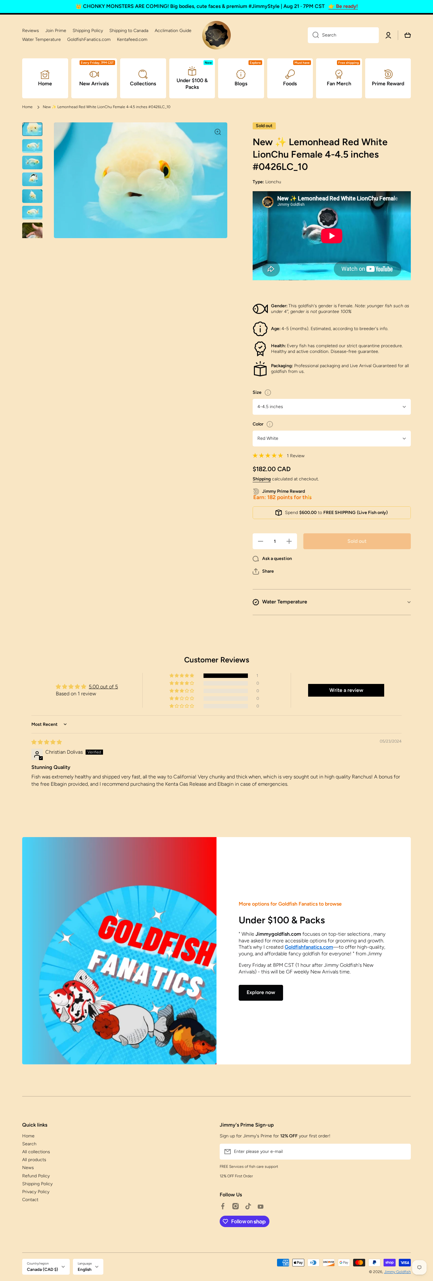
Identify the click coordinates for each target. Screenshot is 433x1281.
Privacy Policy (35, 1191)
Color (258, 424)
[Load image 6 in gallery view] (32, 212)
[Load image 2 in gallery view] (32, 146)
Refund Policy (36, 1176)
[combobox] (343, 35)
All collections (36, 1151)
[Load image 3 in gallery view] (32, 162)
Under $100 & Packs (282, 920)
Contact (30, 1199)
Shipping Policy (37, 1184)
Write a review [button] (346, 690)
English (85, 1269)
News (28, 1167)
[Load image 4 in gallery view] (32, 179)
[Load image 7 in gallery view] (32, 236)
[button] (263, 571)
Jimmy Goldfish (397, 1272)
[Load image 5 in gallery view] (32, 196)
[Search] (313, 35)
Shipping (262, 479)
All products (34, 1159)
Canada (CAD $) (42, 1269)
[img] (46, 742)
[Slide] (268, 392)
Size (257, 392)
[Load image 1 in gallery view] (32, 129)
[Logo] (216, 35)
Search (29, 1144)
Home (27, 107)
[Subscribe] (403, 1152)
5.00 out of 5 (103, 687)
